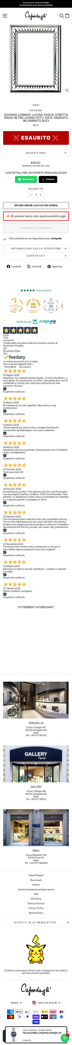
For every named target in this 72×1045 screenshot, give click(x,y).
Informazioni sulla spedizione (36, 248)
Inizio (35, 104)
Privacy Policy (36, 908)
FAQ (36, 894)
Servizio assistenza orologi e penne (36, 889)
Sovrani (36, 110)
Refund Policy (36, 912)
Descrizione (36, 152)
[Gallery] (36, 763)
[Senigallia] (36, 700)
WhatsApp (28, 179)
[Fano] (36, 827)
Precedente (10, 366)
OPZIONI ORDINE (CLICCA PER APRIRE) (36, 205)
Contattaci (36, 255)
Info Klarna (36, 898)
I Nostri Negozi (36, 875)
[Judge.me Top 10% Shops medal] (55, 305)
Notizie (36, 884)
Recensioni (36, 880)
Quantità (36, 189)
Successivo (25, 366)
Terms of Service (36, 903)
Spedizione (27, 166)
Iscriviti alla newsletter (35, 922)
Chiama (50, 179)
